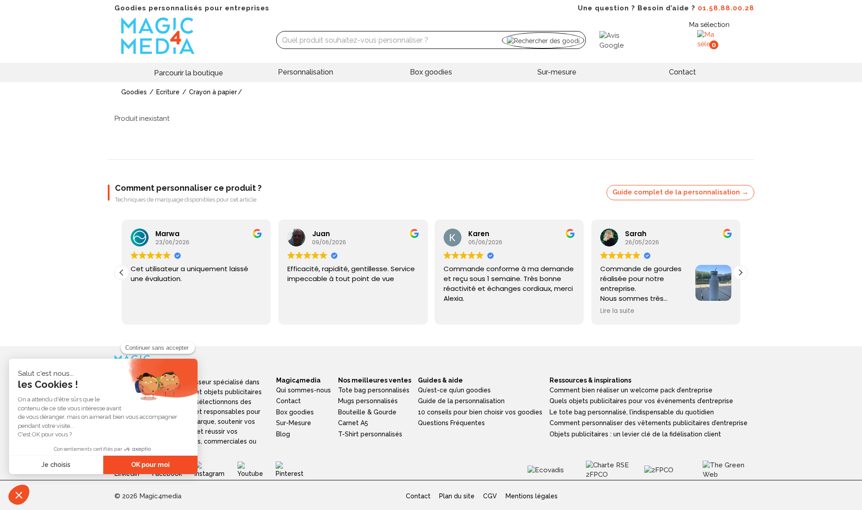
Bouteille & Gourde (367, 412)
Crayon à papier (213, 92)
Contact (682, 72)
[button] (740, 272)
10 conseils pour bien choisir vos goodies (480, 412)
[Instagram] (215, 469)
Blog (283, 434)
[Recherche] (543, 40)
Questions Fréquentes (451, 422)
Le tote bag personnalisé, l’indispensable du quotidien (632, 412)
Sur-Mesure (293, 422)
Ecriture (168, 92)
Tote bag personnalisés (373, 390)
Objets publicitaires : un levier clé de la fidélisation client (635, 434)
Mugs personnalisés (368, 400)
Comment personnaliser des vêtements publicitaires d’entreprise (649, 422)
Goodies (134, 92)
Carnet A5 (353, 422)
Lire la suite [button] (617, 311)
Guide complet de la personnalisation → (680, 192)
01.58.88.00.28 (726, 8)
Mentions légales (532, 496)
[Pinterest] (296, 469)
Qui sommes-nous (303, 390)
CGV (490, 496)
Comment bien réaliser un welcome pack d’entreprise (631, 390)
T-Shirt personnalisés (370, 434)
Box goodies (431, 72)
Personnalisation (305, 72)
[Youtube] (256, 469)
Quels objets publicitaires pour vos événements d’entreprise (641, 400)
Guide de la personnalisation (461, 400)
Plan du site (457, 496)
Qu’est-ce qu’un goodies (454, 390)
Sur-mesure (556, 72)
